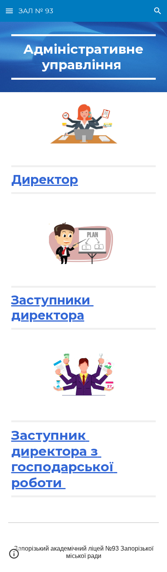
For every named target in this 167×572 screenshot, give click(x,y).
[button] (9, 10)
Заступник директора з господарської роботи (64, 458)
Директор (44, 179)
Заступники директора (52, 307)
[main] (83, 57)
